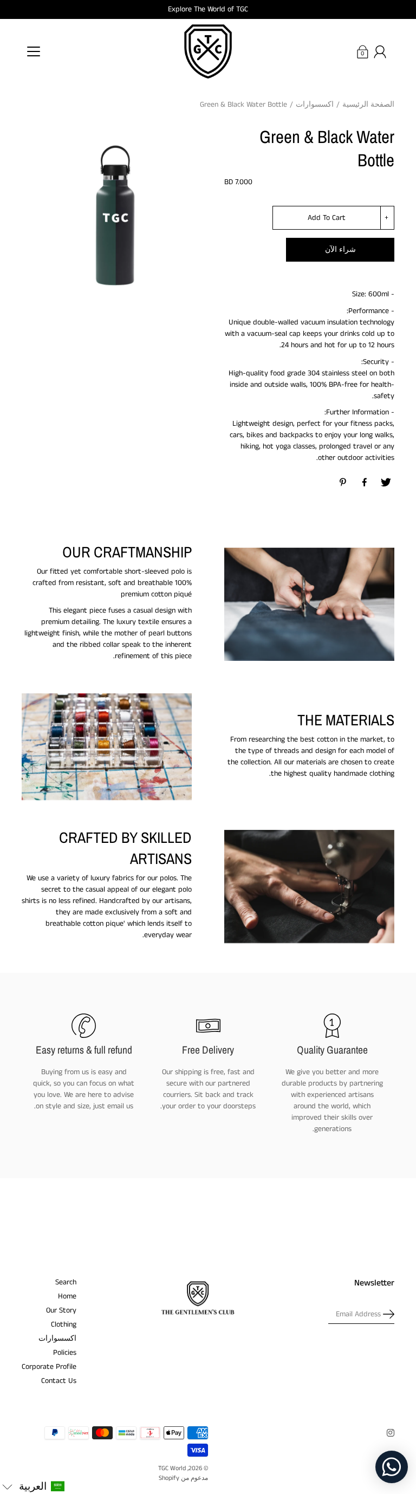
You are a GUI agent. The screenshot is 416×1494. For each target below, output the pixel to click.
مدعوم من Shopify (183, 1478)
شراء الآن (340, 249)
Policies (64, 1352)
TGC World (172, 1468)
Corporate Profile (49, 1366)
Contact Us (58, 1380)
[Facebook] (364, 483)
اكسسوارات (315, 104)
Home (67, 1296)
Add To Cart (327, 217)
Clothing (63, 1324)
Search (65, 1282)
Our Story (61, 1310)
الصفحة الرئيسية (368, 104)
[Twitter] (386, 483)
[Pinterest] (343, 483)
